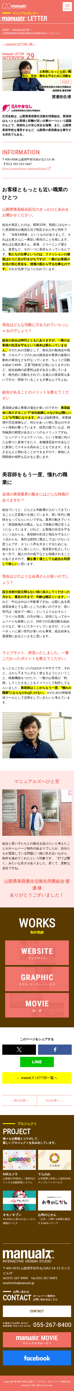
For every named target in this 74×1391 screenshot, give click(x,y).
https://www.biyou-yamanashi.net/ (25, 168)
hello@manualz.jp (22, 1283)
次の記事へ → (54, 1100)
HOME (5, 29)
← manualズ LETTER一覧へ (18, 44)
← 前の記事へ (19, 1100)
